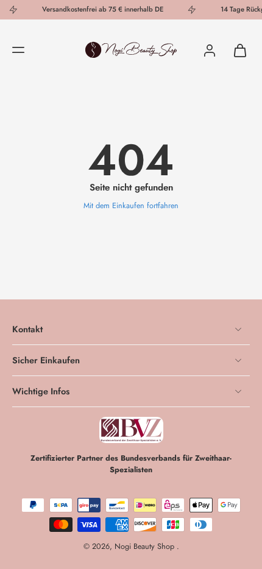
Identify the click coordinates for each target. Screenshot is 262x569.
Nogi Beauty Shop (146, 546)
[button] (18, 50)
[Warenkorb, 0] (236, 49)
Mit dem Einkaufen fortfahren (131, 205)
